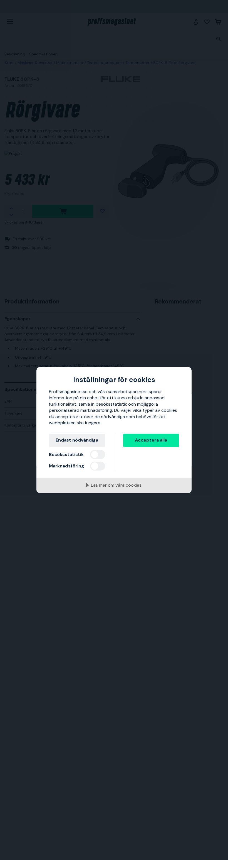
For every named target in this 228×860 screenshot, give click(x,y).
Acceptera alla (151, 440)
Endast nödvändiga (77, 440)
